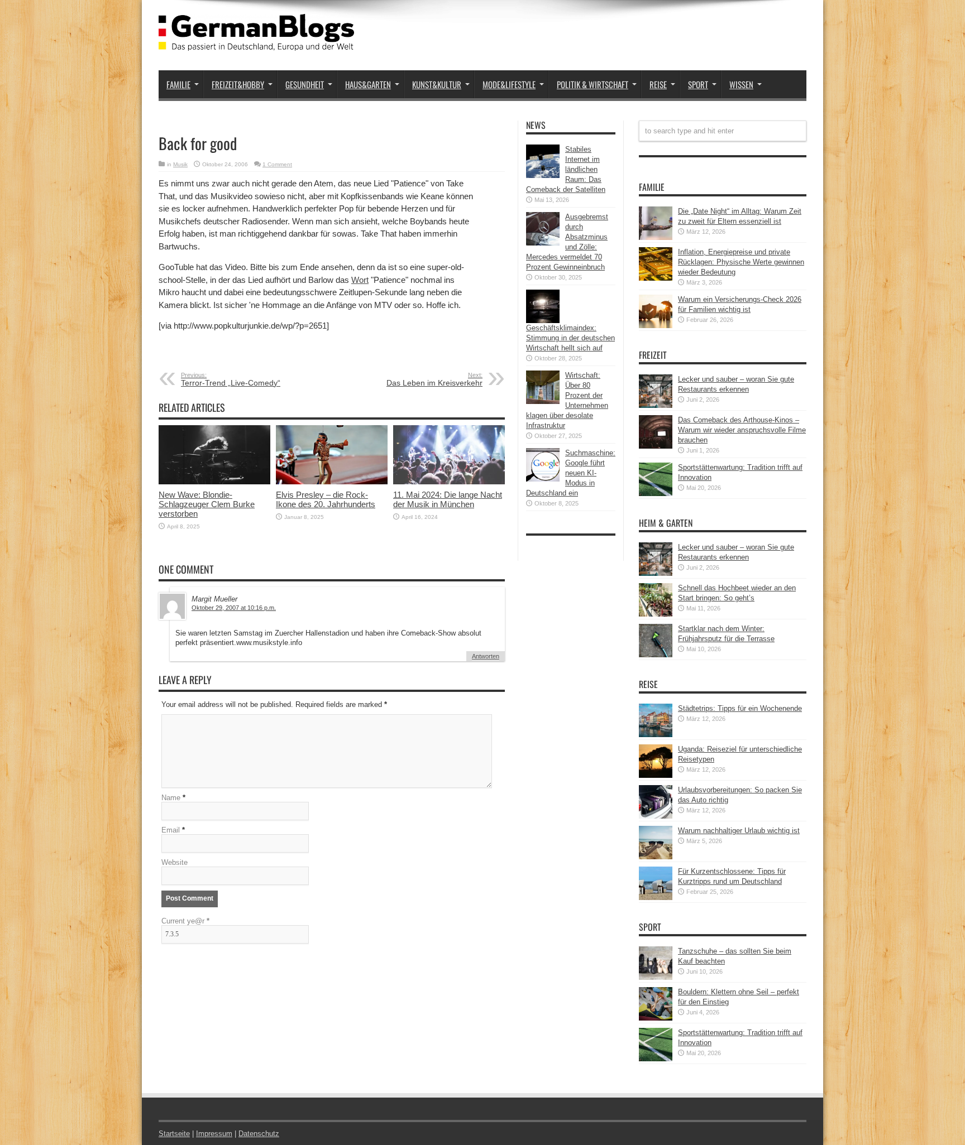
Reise (658, 84)
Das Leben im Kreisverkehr (434, 379)
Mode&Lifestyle (509, 84)
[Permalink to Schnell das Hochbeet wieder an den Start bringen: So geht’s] (655, 614)
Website (174, 862)
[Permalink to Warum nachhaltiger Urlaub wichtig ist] (655, 857)
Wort (360, 280)
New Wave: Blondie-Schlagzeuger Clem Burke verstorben (207, 504)
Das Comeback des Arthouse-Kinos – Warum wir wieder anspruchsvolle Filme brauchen (742, 430)
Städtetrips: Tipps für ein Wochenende (740, 708)
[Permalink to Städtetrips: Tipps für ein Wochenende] (655, 734)
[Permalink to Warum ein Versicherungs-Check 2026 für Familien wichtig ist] (655, 325)
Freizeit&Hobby (238, 84)
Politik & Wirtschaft (592, 84)
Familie (178, 84)
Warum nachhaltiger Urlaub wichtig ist (739, 830)
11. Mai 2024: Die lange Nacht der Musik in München (447, 499)
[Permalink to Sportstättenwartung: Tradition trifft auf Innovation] (655, 493)
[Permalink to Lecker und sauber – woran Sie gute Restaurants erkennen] (655, 405)
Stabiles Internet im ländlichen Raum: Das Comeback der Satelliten (565, 169)
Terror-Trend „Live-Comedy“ (230, 379)
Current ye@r (185, 921)
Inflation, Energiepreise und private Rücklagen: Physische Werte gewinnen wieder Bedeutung (741, 262)
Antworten (485, 656)
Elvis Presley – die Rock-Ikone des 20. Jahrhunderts (325, 499)
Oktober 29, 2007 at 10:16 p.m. (234, 607)
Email (170, 830)
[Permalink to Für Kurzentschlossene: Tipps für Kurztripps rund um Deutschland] (655, 897)
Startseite (174, 1133)
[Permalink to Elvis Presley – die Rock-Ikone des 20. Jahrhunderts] (332, 482)
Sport (698, 84)
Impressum (214, 1133)
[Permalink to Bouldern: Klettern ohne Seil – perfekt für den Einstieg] (655, 1018)
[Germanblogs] (256, 42)
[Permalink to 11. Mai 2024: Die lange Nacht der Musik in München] (449, 482)
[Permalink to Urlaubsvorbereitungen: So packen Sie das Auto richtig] (655, 816)
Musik (180, 164)
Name (170, 797)
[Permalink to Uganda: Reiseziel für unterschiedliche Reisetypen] (655, 775)
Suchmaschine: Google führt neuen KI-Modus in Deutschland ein (570, 473)
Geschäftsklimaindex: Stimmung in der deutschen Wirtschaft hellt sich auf (570, 338)
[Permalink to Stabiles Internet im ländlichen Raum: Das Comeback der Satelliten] (543, 175)
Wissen (741, 84)
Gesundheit (304, 84)
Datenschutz (258, 1133)
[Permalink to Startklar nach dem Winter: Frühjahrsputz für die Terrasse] (655, 655)
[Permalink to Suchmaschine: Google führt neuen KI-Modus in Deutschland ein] (543, 479)
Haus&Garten (368, 84)
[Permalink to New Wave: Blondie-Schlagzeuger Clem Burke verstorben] (214, 482)
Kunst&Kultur (436, 84)
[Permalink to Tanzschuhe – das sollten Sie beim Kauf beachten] (655, 977)
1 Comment (277, 164)
